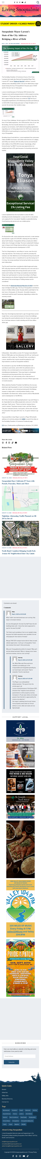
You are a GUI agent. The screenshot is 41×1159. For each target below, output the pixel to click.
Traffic (4, 1124)
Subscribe (11, 1062)
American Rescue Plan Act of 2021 (21, 285)
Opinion (5, 1117)
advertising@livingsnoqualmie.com (12, 1146)
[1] (29, 98)
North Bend (29, 1113)
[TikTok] (13, 443)
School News (6, 1120)
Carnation (14, 1110)
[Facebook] (6, 443)
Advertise (5, 1092)
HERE (23, 419)
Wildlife (23, 1124)
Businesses (6, 1110)
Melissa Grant (15, 43)
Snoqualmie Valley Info (28, 43)
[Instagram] (9, 443)
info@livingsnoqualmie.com (9, 1141)
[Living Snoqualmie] (20, 9)
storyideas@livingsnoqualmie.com (12, 1144)
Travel (10, 1124)
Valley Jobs (5, 1095)
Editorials (27, 1110)
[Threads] (3, 443)
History (15, 1113)
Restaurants (32, 1117)
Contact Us (5, 1102)
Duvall (21, 1110)
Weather (17, 1124)
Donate (4, 1089)
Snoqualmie (15, 1120)
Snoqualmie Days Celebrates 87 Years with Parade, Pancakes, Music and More (18, 482)
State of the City (19, 81)
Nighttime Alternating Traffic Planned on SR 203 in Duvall (19, 517)
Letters (21, 1113)
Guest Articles (6, 1113)
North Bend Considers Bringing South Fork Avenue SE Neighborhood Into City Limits (18, 552)
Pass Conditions (14, 1117)
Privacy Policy (33, 1152)
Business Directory (7, 1099)
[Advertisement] (20, 577)
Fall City (35, 1110)
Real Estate (24, 1117)
